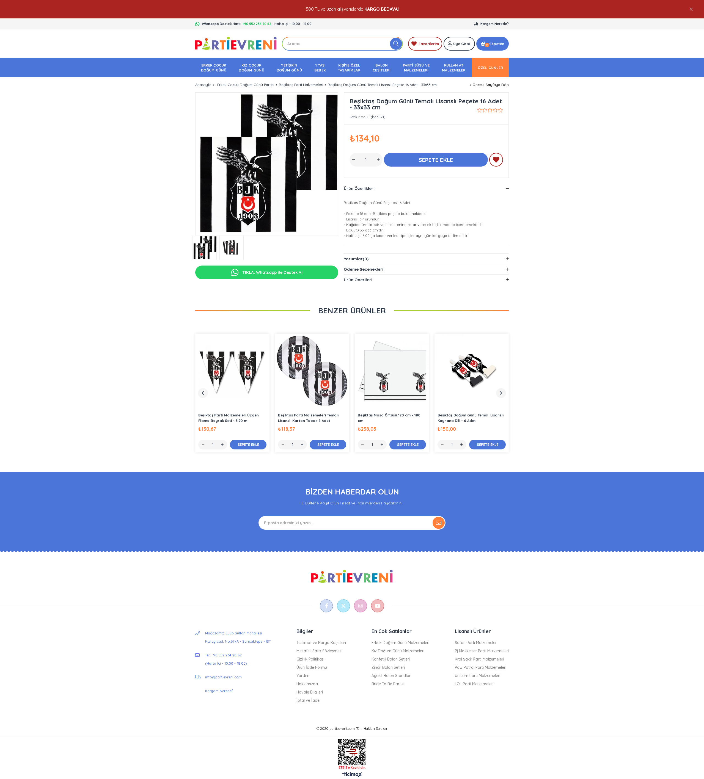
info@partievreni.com (223, 677)
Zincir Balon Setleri (388, 667)
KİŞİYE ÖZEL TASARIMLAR (349, 67)
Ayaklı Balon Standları (391, 675)
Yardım (302, 675)
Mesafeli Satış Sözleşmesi (319, 650)
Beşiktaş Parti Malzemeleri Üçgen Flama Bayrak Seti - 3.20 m (228, 418)
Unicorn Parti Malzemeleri (477, 675)
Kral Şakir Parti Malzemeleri (479, 659)
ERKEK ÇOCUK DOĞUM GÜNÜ (214, 67)
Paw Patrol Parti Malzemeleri (480, 667)
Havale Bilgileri (309, 692)
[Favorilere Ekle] (496, 161)
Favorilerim (429, 44)
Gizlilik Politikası (310, 659)
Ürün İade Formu (311, 667)
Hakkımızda (307, 683)
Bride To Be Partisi (388, 683)
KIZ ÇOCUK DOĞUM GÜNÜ (251, 67)
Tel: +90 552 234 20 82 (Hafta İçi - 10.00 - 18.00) (226, 659)
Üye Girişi (461, 44)
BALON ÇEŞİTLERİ (382, 67)
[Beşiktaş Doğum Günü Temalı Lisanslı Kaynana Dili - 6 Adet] (471, 371)
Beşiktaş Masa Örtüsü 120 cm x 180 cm (389, 418)
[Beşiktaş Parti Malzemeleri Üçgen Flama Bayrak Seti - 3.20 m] (232, 371)
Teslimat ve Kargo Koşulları (321, 642)
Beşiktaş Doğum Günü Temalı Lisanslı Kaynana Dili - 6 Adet (471, 418)
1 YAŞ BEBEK (320, 67)
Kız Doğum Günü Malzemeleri (398, 650)
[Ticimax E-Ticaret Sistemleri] (352, 775)
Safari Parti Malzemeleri (476, 642)
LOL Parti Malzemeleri (474, 683)
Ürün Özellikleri (359, 188)
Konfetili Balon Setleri (391, 659)
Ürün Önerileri (358, 279)
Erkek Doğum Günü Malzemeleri (400, 642)
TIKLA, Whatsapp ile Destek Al (271, 272)
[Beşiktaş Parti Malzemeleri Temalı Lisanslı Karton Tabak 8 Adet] (312, 371)
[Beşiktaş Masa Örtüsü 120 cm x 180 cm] (392, 371)
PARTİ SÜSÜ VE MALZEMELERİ (416, 67)
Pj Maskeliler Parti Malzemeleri (482, 650)
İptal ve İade (308, 700)
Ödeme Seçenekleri (363, 269)
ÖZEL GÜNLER (490, 67)
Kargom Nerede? (494, 24)
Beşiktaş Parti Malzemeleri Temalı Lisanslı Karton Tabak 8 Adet (308, 418)
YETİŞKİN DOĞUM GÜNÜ (289, 67)
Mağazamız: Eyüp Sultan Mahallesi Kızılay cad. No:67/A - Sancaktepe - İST (238, 637)
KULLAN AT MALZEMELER (454, 67)
